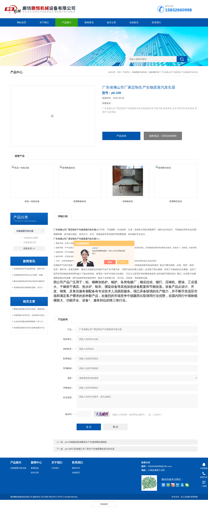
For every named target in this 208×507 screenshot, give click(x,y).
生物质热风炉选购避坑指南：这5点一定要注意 (31, 287)
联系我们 (156, 22)
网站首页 (21, 22)
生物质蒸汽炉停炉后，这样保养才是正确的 (31, 315)
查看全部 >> (29, 248)
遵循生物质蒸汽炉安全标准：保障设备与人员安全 (31, 309)
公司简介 (55, 468)
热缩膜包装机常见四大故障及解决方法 (29, 328)
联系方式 (76, 468)
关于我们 (44, 22)
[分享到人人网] (182, 485)
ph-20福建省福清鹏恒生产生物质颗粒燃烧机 (86, 442)
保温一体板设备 (32, 201)
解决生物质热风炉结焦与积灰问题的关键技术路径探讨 (31, 281)
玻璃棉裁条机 (79, 201)
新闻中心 (36, 462)
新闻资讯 (89, 22)
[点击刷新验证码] (101, 414)
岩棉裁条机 (127, 201)
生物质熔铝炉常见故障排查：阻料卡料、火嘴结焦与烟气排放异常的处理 (31, 269)
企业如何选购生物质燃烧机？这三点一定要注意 (31, 321)
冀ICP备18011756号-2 (54, 497)
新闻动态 (35, 468)
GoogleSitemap (70, 497)
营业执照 (104, 504)
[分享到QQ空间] (168, 485)
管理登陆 (194, 497)
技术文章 (111, 22)
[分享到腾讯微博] (178, 485)
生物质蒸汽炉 (154, 72)
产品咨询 (121, 136)
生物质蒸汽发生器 (139, 72)
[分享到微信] (187, 485)
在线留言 (134, 22)
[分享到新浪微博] (173, 485)
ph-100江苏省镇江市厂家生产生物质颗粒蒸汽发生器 (90, 449)
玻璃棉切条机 (175, 201)
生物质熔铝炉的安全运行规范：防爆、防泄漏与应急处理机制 (31, 275)
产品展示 (66, 22)
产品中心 (126, 72)
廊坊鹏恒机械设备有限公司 (21, 497)
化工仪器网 (185, 497)
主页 (119, 72)
